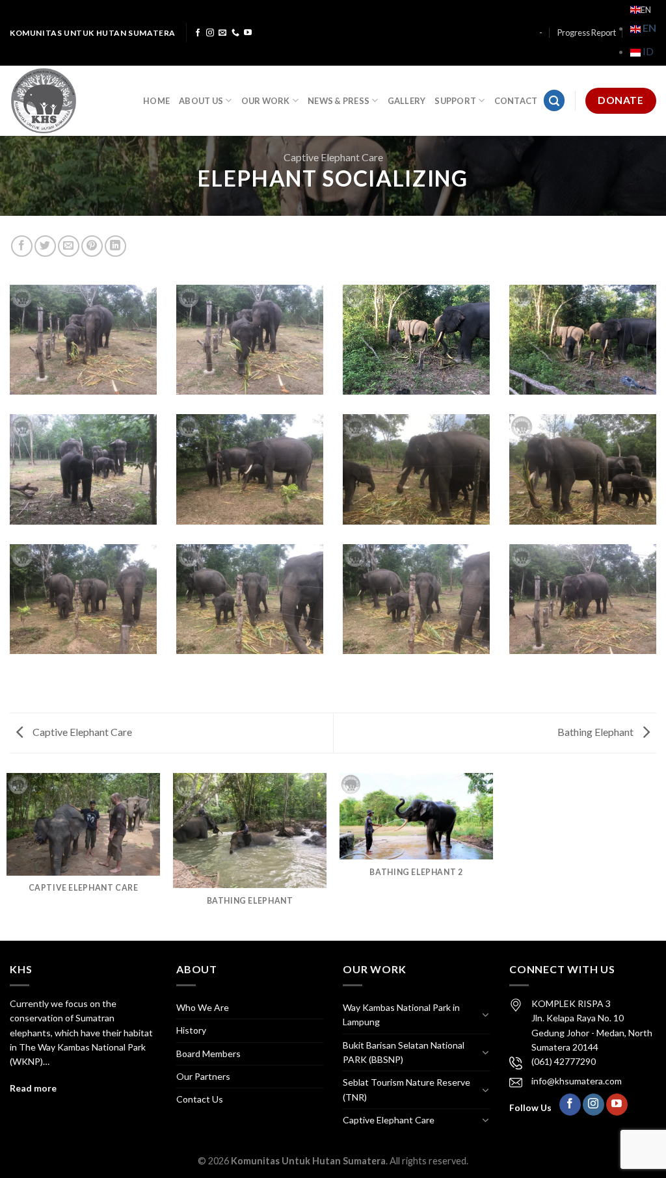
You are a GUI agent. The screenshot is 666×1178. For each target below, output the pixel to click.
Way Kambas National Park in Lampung (401, 1014)
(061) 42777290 (563, 1061)
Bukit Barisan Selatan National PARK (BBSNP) (403, 1052)
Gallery (407, 101)
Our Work (265, 101)
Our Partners (203, 1076)
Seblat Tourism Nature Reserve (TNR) (406, 1089)
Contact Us (199, 1099)
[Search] (554, 100)
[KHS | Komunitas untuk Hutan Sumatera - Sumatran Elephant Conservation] (67, 101)
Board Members (208, 1053)
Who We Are (202, 1007)
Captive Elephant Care (333, 157)
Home (156, 101)
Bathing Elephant (596, 732)
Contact (516, 101)
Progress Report (586, 32)
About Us (201, 101)
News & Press (338, 101)
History (191, 1030)
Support (455, 101)
